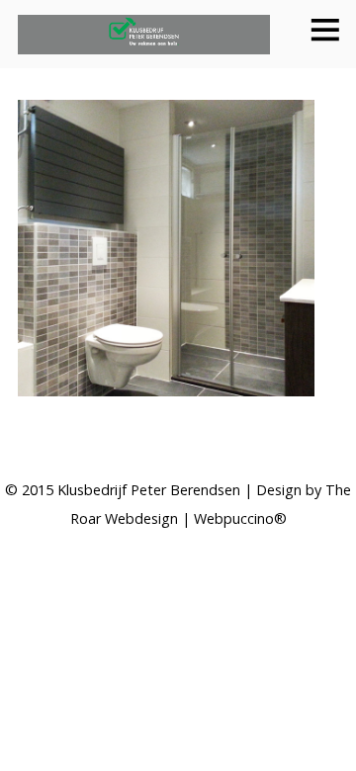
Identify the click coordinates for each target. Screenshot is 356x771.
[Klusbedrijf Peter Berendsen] (144, 43)
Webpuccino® (240, 518)
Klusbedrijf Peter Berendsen (148, 489)
